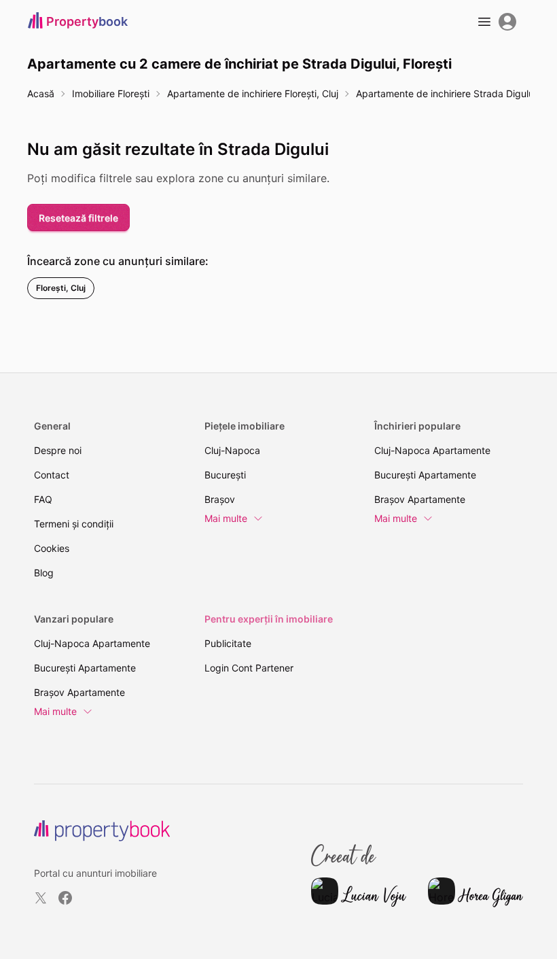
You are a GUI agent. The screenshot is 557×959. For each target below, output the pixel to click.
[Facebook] (65, 898)
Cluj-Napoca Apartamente (432, 450)
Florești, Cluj (61, 288)
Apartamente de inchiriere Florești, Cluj (252, 93)
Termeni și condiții (73, 523)
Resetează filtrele (78, 218)
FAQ (43, 499)
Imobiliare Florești (110, 93)
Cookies (51, 548)
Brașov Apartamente (419, 499)
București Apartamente (425, 475)
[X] (41, 898)
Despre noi (58, 450)
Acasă (40, 93)
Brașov (219, 499)
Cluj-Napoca (232, 450)
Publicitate (227, 643)
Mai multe (225, 518)
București (225, 475)
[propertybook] (102, 831)
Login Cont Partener (248, 668)
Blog (44, 572)
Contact (51, 475)
